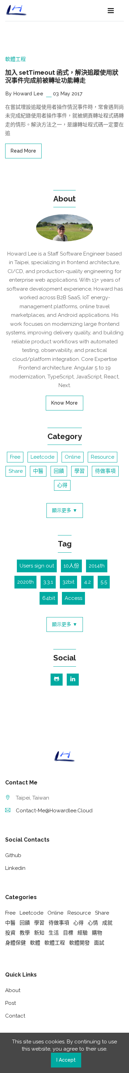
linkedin (15, 868)
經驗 (82, 933)
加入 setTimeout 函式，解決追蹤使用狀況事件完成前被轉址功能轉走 (61, 76)
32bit (68, 582)
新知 (39, 933)
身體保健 (15, 943)
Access (73, 598)
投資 (10, 933)
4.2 (87, 582)
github (13, 855)
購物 (97, 933)
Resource (102, 457)
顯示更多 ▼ (64, 510)
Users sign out (37, 566)
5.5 (103, 582)
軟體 (35, 943)
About (12, 990)
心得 (62, 485)
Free (15, 457)
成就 (107, 923)
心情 (93, 923)
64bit (48, 598)
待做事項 (105, 471)
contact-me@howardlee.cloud (54, 811)
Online (72, 457)
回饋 (59, 471)
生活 (54, 933)
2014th (97, 566)
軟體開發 (79, 943)
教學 (25, 933)
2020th (25, 582)
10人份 (71, 566)
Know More (64, 403)
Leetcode (42, 457)
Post (10, 1003)
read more (23, 151)
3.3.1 (48, 582)
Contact (15, 1016)
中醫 (38, 471)
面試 (99, 943)
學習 (79, 471)
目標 (68, 933)
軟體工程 (15, 59)
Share (16, 471)
